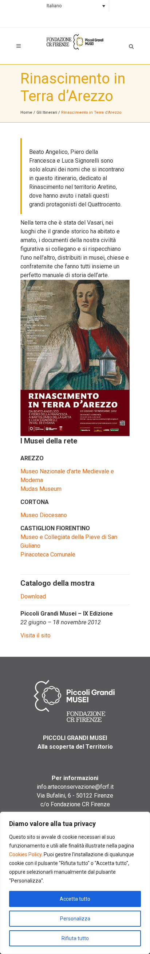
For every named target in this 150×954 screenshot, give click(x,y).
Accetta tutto (75, 899)
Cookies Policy (25, 854)
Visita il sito (35, 635)
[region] (75, 883)
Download (33, 596)
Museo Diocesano (43, 515)
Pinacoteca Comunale (47, 554)
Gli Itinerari (46, 112)
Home (26, 112)
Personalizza (75, 919)
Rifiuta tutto (75, 938)
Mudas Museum (41, 488)
